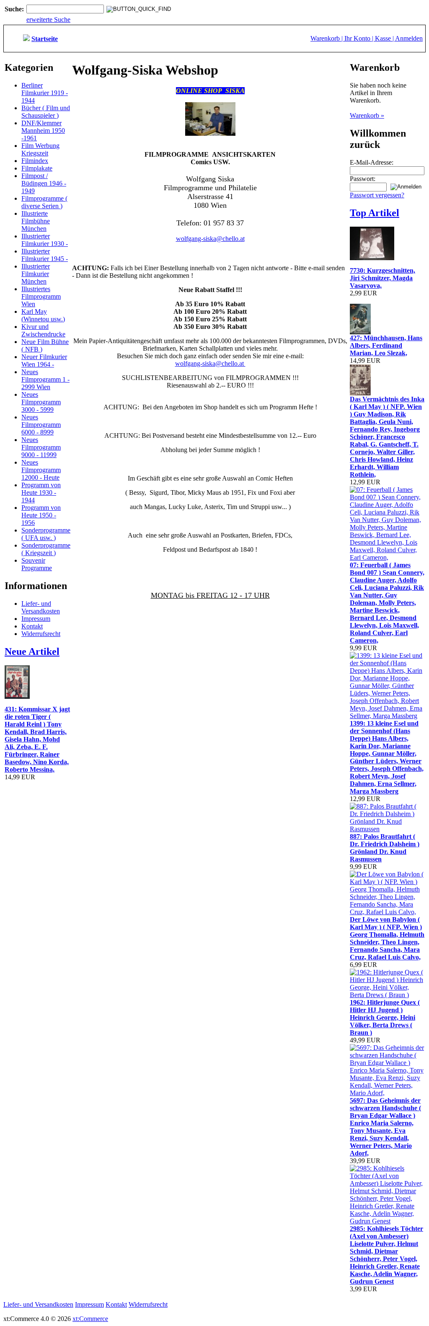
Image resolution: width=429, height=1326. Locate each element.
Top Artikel (374, 212)
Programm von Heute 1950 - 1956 (41, 515)
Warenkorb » (367, 115)
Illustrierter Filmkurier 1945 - (44, 255)
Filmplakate (36, 168)
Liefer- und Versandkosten (40, 607)
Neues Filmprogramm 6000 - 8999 (41, 425)
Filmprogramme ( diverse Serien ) (44, 202)
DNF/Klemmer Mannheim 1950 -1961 (43, 130)
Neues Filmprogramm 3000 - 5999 (41, 402)
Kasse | (385, 38)
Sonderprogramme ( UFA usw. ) (45, 534)
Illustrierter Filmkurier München (35, 274)
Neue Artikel (32, 651)
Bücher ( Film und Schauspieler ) (45, 111)
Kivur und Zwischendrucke (43, 330)
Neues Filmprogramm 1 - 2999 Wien (45, 379)
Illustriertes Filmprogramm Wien (41, 296)
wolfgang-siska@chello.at (210, 238)
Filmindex (34, 160)
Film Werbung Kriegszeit (40, 149)
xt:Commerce (90, 1318)
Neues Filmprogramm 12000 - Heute (41, 470)
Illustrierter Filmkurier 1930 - (44, 240)
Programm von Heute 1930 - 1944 (41, 492)
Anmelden (409, 38)
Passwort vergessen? (377, 195)
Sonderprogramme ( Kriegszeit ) (45, 549)
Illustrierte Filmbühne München (35, 221)
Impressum (35, 618)
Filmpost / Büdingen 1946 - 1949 (43, 183)
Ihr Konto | (359, 38)
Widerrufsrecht (40, 633)
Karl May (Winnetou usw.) (43, 315)
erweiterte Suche (48, 19)
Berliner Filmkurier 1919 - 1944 (44, 93)
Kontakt (32, 626)
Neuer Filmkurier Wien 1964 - (44, 360)
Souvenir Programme (36, 564)
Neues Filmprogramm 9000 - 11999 (41, 447)
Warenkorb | (327, 38)
